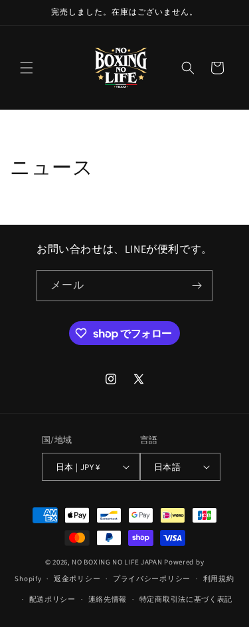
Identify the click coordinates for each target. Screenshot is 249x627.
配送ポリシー (52, 599)
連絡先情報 (107, 599)
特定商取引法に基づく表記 (185, 599)
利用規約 (218, 578)
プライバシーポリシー (152, 578)
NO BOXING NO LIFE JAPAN (117, 561)
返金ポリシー (77, 578)
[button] (26, 67)
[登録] (197, 285)
